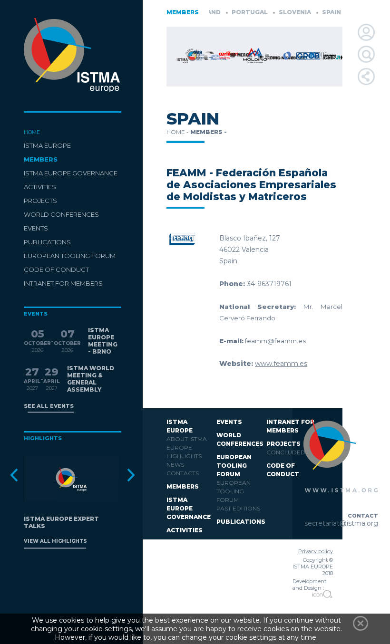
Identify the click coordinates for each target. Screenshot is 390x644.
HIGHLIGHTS (184, 456)
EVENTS (36, 228)
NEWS (175, 464)
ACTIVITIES (40, 187)
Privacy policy (315, 551)
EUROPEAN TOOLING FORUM (70, 256)
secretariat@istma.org (341, 523)
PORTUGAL (242, 12)
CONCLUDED (285, 452)
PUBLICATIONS (47, 242)
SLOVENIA (287, 12)
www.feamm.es (281, 363)
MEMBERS (41, 159)
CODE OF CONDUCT (56, 269)
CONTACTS (182, 473)
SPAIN (324, 12)
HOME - (178, 131)
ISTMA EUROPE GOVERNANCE (70, 173)
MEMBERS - (208, 131)
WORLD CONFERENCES (61, 214)
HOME (32, 132)
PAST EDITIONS (238, 508)
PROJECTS (40, 200)
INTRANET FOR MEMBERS (63, 283)
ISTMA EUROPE (47, 145)
